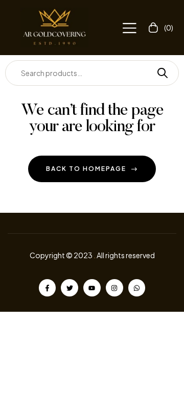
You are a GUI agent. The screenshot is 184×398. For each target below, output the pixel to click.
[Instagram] (114, 287)
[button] (129, 27)
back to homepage (86, 168)
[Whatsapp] (137, 287)
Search (158, 73)
